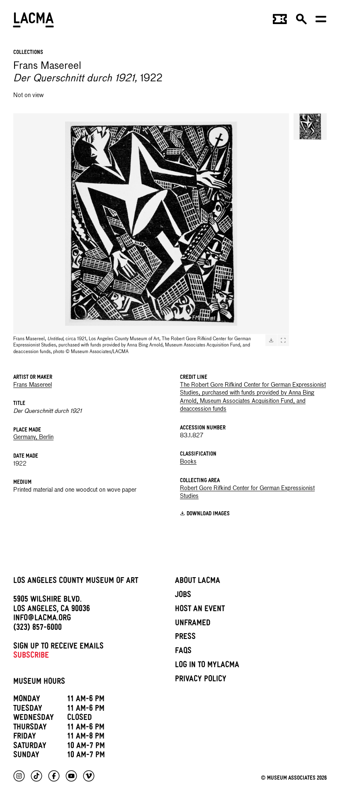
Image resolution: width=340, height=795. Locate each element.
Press (185, 637)
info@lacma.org (42, 619)
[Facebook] (54, 776)
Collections (28, 53)
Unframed (193, 624)
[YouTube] (71, 776)
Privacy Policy (200, 680)
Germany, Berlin (33, 437)
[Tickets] (279, 21)
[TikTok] (36, 776)
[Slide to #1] (310, 126)
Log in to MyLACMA (207, 666)
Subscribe (31, 656)
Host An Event (200, 610)
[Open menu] (321, 21)
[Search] (301, 21)
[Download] (271, 340)
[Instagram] (19, 776)
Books (188, 462)
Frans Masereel (32, 385)
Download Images (208, 514)
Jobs (183, 595)
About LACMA (197, 581)
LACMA (33, 21)
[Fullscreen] (283, 340)
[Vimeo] (89, 776)
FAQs (183, 651)
